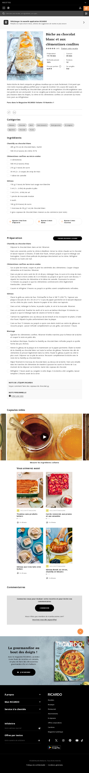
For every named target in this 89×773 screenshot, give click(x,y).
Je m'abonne (25, 672)
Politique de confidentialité (35, 765)
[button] (86, 8)
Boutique (51, 705)
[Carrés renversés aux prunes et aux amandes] (59, 490)
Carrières (51, 727)
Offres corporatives (55, 723)
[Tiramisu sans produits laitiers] (30, 490)
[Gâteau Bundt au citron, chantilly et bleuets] (59, 546)
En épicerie (52, 718)
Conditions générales (55, 765)
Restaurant (52, 709)
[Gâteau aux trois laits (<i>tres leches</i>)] (30, 546)
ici (48, 386)
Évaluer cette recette (69, 48)
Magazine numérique (55, 732)
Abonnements (53, 714)
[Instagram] (64, 740)
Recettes (51, 700)
